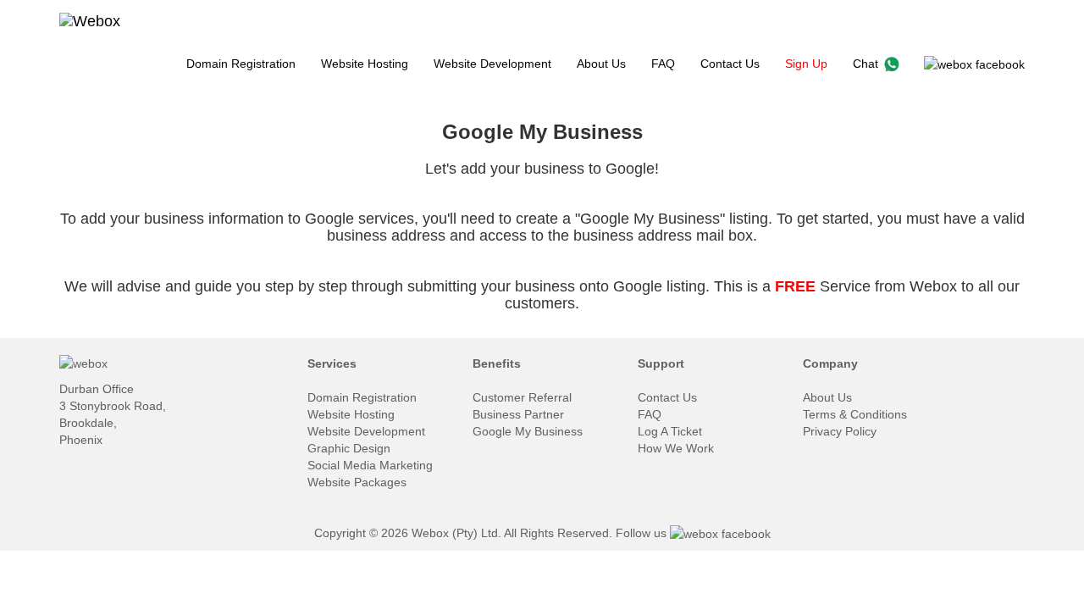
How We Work (676, 448)
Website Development (492, 63)
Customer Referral (522, 397)
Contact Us (730, 63)
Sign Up (806, 63)
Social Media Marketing (370, 465)
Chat (869, 63)
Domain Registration (241, 63)
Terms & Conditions (855, 414)
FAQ (663, 63)
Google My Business (528, 431)
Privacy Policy (840, 431)
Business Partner (518, 414)
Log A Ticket (670, 431)
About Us (601, 63)
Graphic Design (348, 448)
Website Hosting (364, 63)
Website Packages (356, 482)
